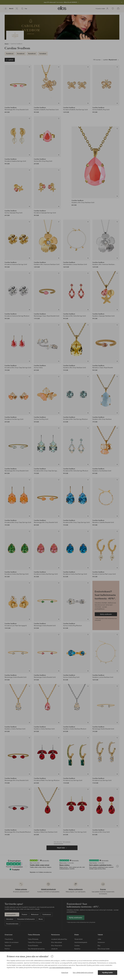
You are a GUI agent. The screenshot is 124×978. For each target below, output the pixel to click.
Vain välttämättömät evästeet (83, 972)
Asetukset (64, 972)
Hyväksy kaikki (107, 972)
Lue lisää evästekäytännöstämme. (60, 967)
